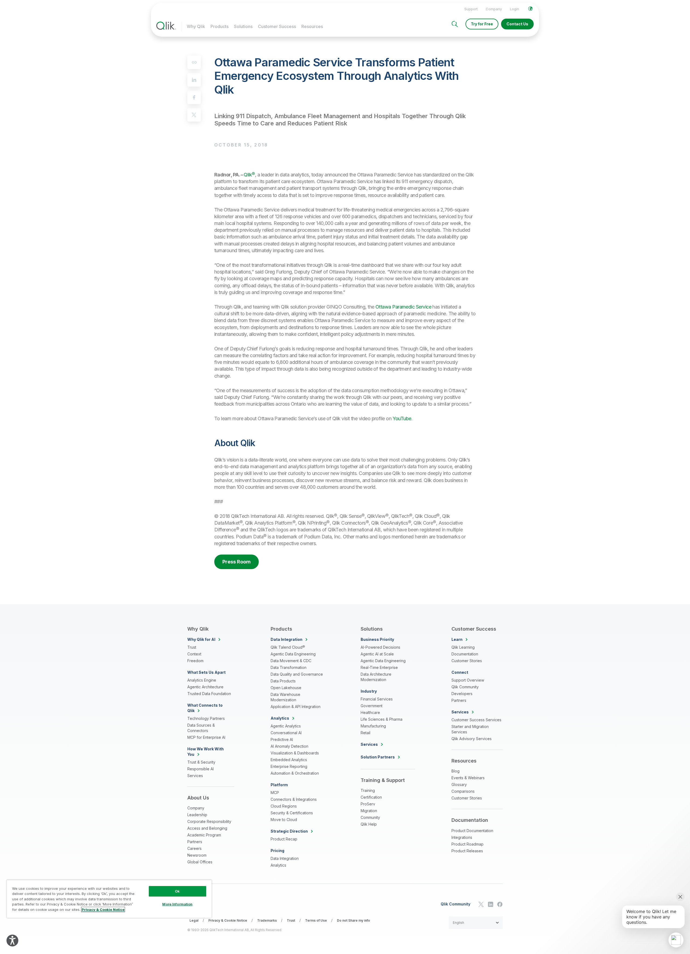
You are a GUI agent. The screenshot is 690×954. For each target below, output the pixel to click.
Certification (371, 797)
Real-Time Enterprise (379, 667)
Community (370, 817)
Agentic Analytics (286, 726)
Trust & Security (201, 762)
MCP (275, 792)
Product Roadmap (467, 844)
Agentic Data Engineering (293, 654)
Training (368, 790)
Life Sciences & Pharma (381, 719)
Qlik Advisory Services (471, 738)
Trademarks (267, 920)
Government (371, 705)
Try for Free (482, 24)
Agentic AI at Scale (377, 654)
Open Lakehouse (286, 687)
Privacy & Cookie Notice (227, 920)
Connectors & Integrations (294, 799)
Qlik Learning (463, 647)
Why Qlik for (201, 639)
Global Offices (199, 862)
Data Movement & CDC (291, 660)
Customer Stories (466, 660)
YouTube (402, 418)
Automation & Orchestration (295, 773)
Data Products (283, 681)
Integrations (461, 837)
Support (471, 9)
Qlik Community (465, 687)
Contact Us (517, 24)
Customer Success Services (476, 719)
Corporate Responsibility (209, 821)
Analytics (278, 865)
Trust (191, 647)
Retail (365, 732)
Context (194, 654)
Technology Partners (206, 718)
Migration (369, 810)
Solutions (243, 26)
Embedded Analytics (289, 759)
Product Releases (467, 851)
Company (494, 9)
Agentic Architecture (205, 687)
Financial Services (377, 699)
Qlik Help (369, 824)
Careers (194, 848)
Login (514, 9)
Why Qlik (196, 26)
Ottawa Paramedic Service (403, 307)
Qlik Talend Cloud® (288, 647)
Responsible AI (200, 769)
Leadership (197, 814)
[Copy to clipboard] (194, 62)
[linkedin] (194, 80)
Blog (455, 771)
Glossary (459, 784)
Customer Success (277, 26)
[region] (109, 899)
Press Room (236, 562)
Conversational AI (286, 732)
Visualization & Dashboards (295, 753)
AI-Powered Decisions (380, 647)
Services (195, 775)
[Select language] (530, 8)
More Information (177, 904)
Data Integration (285, 858)
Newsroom (196, 855)
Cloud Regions (284, 806)
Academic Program (204, 835)
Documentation (464, 654)
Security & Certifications (292, 813)
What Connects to (205, 708)
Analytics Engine (201, 680)
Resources (312, 26)
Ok (177, 891)
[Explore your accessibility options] (12, 940)
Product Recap (284, 839)
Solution (378, 757)
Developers (461, 693)
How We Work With (205, 752)
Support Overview (467, 680)
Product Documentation (472, 830)
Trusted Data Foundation (209, 693)
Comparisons (463, 791)
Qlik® (249, 174)
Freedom (195, 660)
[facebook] (194, 97)
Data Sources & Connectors (201, 728)
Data (286, 639)
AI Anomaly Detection (289, 746)
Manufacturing (373, 726)
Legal (193, 920)
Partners (194, 841)
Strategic (289, 831)
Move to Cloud (284, 819)
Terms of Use (316, 920)
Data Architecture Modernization (376, 677)
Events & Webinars (468, 777)
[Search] (455, 24)
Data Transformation (288, 667)
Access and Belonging (207, 828)
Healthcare (370, 712)
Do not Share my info (353, 920)
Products (220, 26)
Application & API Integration (295, 706)
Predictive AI (282, 739)
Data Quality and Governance (297, 674)
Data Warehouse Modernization (285, 697)
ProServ (368, 804)
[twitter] (194, 115)
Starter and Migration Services (470, 729)
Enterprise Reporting (289, 766)
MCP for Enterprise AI (206, 737)
